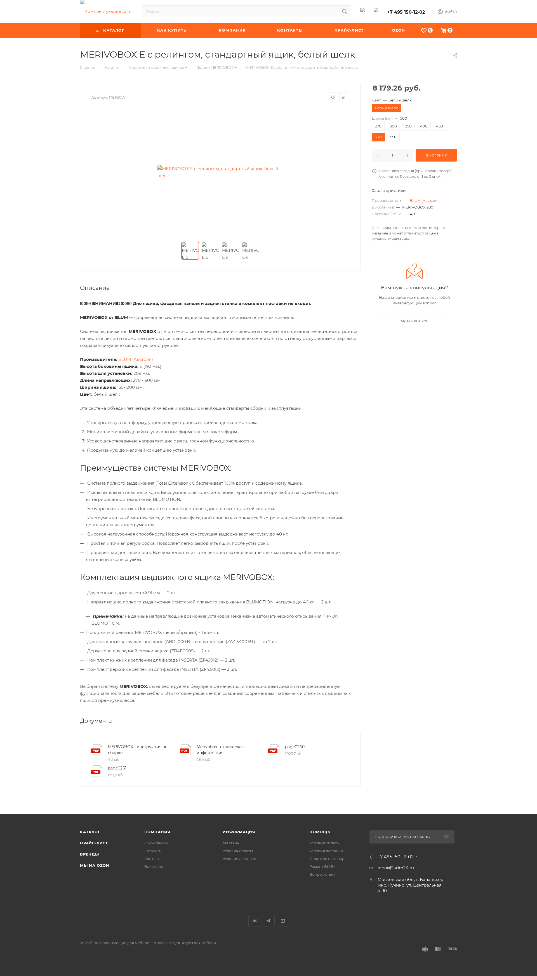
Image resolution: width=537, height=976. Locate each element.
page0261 (117, 768)
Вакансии (153, 866)
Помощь (319, 832)
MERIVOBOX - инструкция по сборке (138, 749)
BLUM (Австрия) (424, 200)
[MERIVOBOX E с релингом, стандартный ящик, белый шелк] (220, 172)
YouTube (283, 921)
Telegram (269, 921)
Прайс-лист (94, 843)
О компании (156, 843)
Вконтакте (254, 921)
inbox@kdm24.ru (396, 867)
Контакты (153, 858)
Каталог (90, 832)
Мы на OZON (94, 865)
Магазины (232, 843)
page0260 (295, 746)
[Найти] (344, 11)
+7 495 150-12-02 (406, 12)
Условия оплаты (238, 851)
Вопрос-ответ (322, 874)
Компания (157, 832)
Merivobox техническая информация (220, 749)
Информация (239, 832)
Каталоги (153, 851)
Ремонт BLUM (322, 866)
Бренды (89, 854)
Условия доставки (239, 858)
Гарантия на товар (327, 858)
